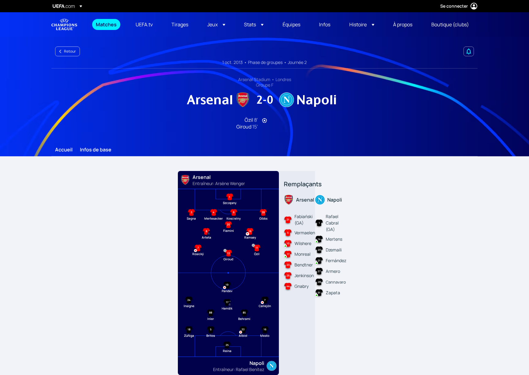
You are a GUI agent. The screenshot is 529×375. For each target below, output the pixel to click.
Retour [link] (70, 51)
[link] (106, 24)
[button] (216, 24)
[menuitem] (108, 24)
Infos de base (95, 150)
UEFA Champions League (64, 24)
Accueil (64, 150)
